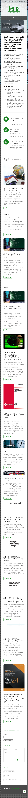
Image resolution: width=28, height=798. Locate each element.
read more (7, 208)
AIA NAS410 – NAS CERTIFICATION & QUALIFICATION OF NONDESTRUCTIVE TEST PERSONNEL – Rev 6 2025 (12, 356)
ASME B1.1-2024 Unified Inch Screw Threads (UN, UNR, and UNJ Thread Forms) (14, 519)
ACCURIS (6, 215)
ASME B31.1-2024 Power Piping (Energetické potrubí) (13, 640)
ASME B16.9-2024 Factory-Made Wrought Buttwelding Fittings (13, 559)
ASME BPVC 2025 (9, 451)
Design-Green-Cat (14, 788)
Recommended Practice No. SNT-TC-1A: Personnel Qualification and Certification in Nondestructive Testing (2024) (14, 698)
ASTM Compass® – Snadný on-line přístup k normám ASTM (13, 256)
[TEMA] (14, 9)
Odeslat (21, 760)
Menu (14, 18)
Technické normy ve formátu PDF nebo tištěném (13, 189)
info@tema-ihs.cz (10, 775)
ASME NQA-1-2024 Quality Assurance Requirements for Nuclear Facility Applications (13, 600)
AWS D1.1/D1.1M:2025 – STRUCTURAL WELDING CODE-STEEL (14, 415)
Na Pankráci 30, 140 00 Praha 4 (13, 780)
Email (5, 734)
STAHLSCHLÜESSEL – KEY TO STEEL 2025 (13, 479)
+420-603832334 (10, 771)
